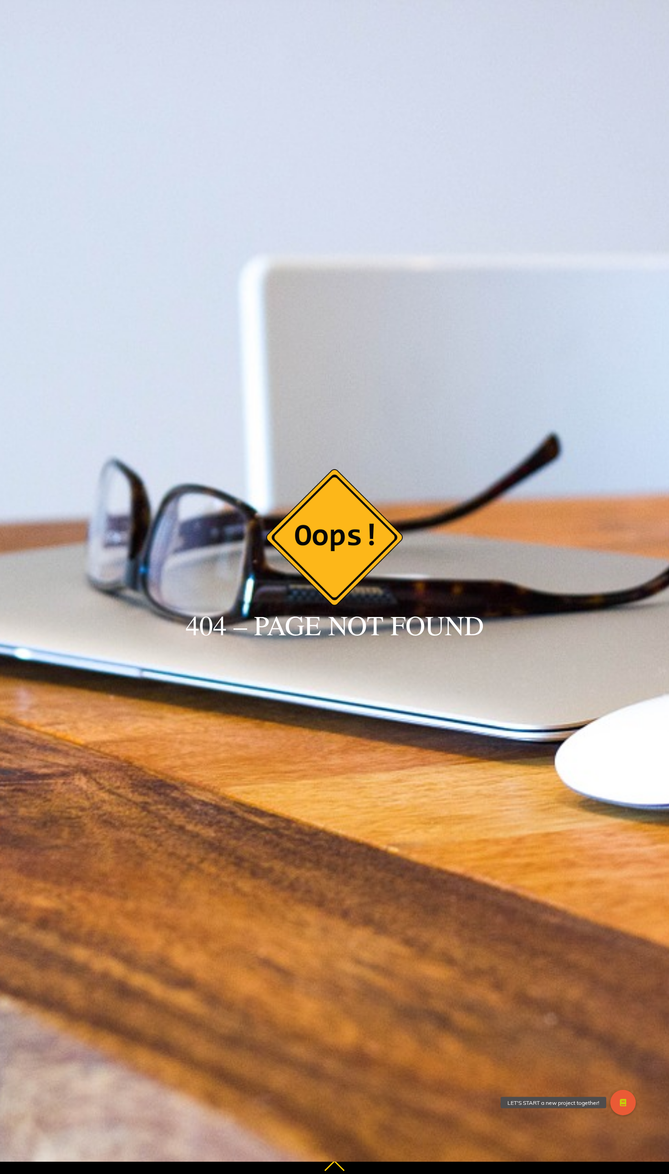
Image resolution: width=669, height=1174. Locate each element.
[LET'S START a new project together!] (623, 1102)
